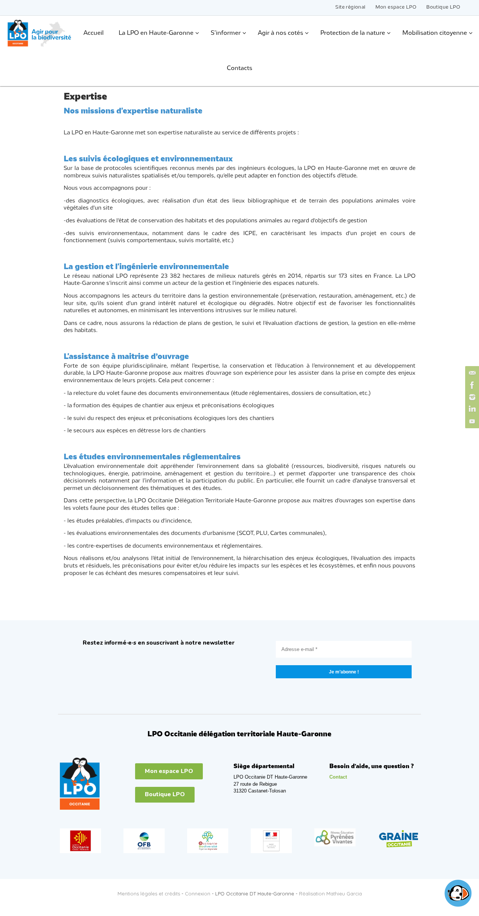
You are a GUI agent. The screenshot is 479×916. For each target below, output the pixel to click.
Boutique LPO (443, 7)
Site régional (350, 7)
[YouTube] (471, 421)
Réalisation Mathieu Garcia (330, 894)
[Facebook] (471, 385)
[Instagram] (471, 397)
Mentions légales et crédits (149, 894)
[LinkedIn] (471, 409)
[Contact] (471, 373)
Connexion (197, 894)
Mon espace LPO (396, 7)
